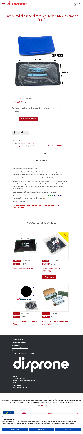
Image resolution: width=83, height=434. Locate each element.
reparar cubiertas (44, 146)
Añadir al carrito (28, 119)
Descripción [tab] (41, 153)
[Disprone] (40, 4)
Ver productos (49, 277)
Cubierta (23, 143)
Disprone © (44, 405)
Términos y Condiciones (20, 348)
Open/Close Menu (4, 4)
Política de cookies (18, 339)
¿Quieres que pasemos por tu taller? (23, 353)
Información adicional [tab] (41, 161)
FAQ (13, 350)
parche (21, 146)
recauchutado (33, 146)
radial (26, 146)
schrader (54, 146)
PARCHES (30, 143)
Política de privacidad (19, 342)
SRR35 (59, 146)
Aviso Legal (16, 345)
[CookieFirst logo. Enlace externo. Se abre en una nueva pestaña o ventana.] (2, 417)
